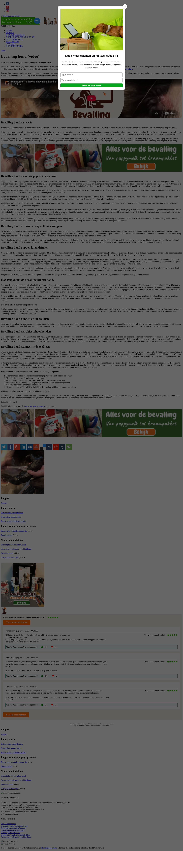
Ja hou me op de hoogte (91, 85)
